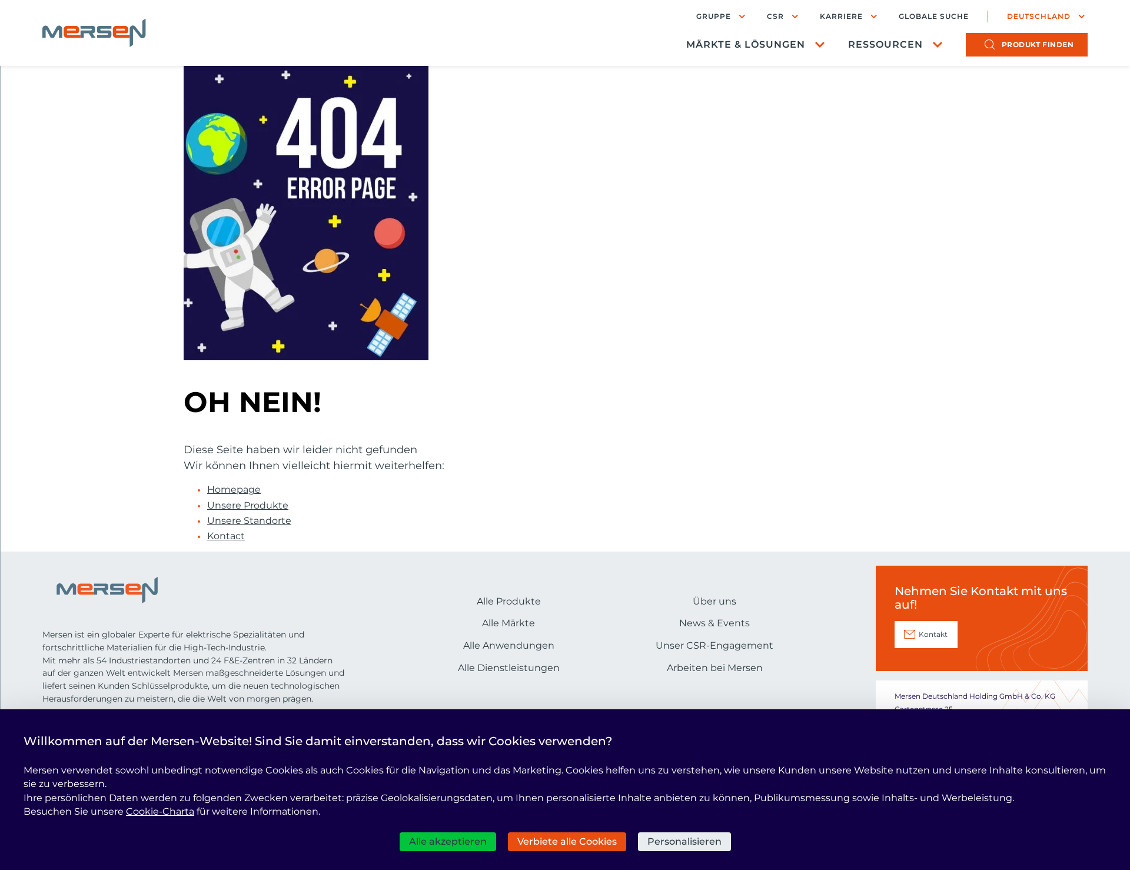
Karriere (841, 16)
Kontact (226, 536)
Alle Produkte (509, 601)
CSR (775, 16)
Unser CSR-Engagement (714, 645)
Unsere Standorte (249, 521)
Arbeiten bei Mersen (715, 667)
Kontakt (933, 634)
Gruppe (713, 16)
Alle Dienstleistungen (509, 667)
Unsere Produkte (247, 505)
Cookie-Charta (160, 811)
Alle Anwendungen (508, 645)
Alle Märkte (508, 623)
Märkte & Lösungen (745, 44)
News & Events (714, 623)
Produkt (1038, 44)
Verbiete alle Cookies (567, 841)
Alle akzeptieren (448, 841)
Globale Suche (934, 16)
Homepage (234, 489)
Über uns (714, 601)
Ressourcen (885, 44)
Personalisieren (684, 841)
